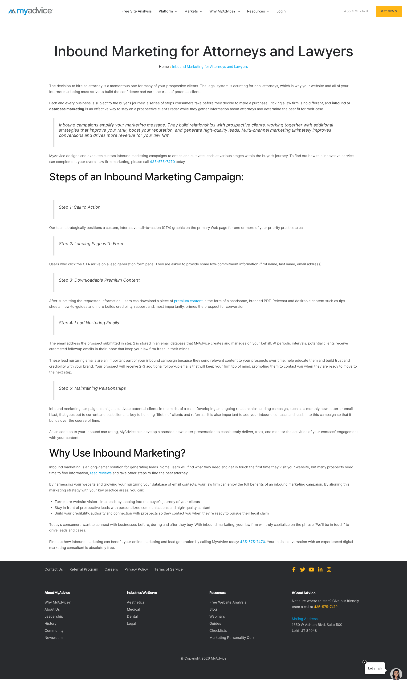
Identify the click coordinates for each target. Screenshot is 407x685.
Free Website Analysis (227, 602)
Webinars (217, 616)
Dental (132, 616)
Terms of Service (168, 569)
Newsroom (54, 637)
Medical (133, 609)
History (51, 623)
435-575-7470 (162, 161)
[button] (175, 11)
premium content (188, 301)
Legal (131, 623)
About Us (52, 609)
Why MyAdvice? (58, 602)
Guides (215, 623)
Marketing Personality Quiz (231, 637)
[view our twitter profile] (303, 569)
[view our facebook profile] (294, 569)
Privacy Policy (136, 569)
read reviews (101, 473)
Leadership (54, 616)
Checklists (218, 630)
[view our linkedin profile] (320, 569)
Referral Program (83, 569)
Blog (213, 609)
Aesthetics (136, 602)
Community (54, 630)
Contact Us (54, 569)
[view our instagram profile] (329, 569)
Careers (111, 569)
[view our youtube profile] (311, 569)
